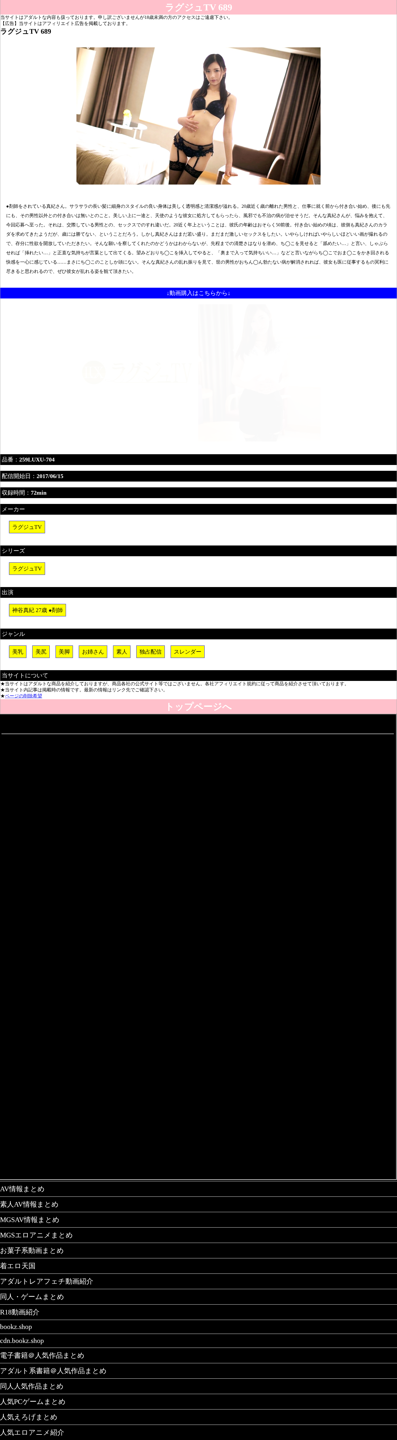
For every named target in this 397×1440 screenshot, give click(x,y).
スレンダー (187, 652)
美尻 (41, 652)
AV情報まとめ (22, 1189)
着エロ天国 (17, 1266)
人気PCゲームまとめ (33, 1401)
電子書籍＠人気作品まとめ (42, 1355)
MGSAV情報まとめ (30, 1219)
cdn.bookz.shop (22, 1340)
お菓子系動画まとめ (32, 1250)
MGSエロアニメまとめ (36, 1235)
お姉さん (93, 652)
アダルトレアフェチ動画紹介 (46, 1281)
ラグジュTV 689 (198, 7)
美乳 (17, 652)
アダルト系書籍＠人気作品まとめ (53, 1371)
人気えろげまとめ (29, 1417)
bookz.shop (16, 1326)
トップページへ (198, 706)
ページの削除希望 (23, 695)
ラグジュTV (27, 527)
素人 (121, 652)
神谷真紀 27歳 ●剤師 (37, 610)
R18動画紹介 (20, 1312)
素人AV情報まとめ (29, 1204)
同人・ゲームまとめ (32, 1297)
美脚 (64, 652)
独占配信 (151, 652)
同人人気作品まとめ (32, 1386)
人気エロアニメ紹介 (32, 1432)
